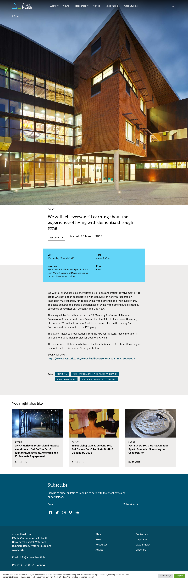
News (99, 539)
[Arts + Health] (22, 5)
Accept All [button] (179, 575)
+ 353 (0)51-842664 (28, 565)
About (99, 534)
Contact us (142, 534)
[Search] (173, 5)
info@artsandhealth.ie (28, 557)
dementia (62, 373)
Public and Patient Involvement (99, 379)
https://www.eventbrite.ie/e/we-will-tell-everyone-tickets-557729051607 (91, 358)
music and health (66, 379)
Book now (54, 237)
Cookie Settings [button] (165, 575)
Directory (141, 549)
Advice (99, 549)
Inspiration (142, 539)
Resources (102, 544)
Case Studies (143, 544)
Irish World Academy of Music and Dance (95, 373)
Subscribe (129, 504)
